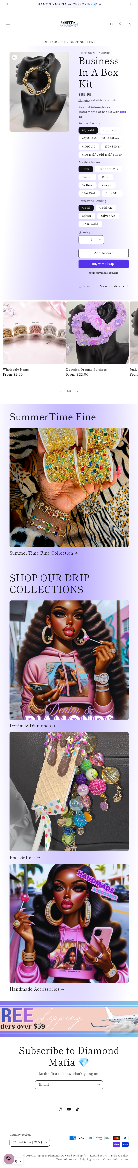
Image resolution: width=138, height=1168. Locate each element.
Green (107, 185)
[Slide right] (77, 391)
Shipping (84, 100)
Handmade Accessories (35, 989)
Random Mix (109, 169)
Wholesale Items (16, 369)
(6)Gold (88, 130)
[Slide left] (61, 391)
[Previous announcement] (7, 4)
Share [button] (87, 286)
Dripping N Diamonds (47, 1156)
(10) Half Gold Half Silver (102, 154)
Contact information (116, 1159)
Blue (105, 177)
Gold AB (105, 207)
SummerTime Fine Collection (41, 552)
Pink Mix (112, 193)
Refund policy (98, 1156)
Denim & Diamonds (30, 725)
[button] (8, 24)
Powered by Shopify (73, 1156)
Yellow (87, 185)
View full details (112, 286)
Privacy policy (119, 1156)
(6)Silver (110, 130)
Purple (87, 177)
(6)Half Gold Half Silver (100, 138)
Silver (86, 215)
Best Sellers (23, 857)
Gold (86, 207)
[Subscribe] (99, 1084)
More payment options (103, 272)
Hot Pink (89, 193)
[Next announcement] (131, 4)
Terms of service (66, 1159)
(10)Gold (89, 146)
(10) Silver (113, 146)
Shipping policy (89, 1159)
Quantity (85, 232)
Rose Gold (90, 224)
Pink (85, 169)
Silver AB (108, 215)
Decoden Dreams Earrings (86, 369)
